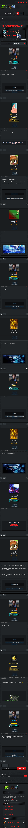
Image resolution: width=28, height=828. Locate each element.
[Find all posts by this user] (1, 98)
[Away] (16, 57)
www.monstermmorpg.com (9, 799)
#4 (26, 231)
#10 (26, 562)
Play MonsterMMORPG (12, 35)
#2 (26, 128)
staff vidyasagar (3, 678)
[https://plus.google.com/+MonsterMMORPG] (21, 2)
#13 (26, 733)
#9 (26, 508)
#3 (26, 176)
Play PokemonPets (11, 31)
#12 (26, 677)
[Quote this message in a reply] (27, 98)
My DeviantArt (14, 524)
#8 (26, 450)
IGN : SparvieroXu (14, 525)
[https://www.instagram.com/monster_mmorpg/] (26, 2)
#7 (26, 396)
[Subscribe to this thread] (25, 43)
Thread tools (17, 43)
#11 (26, 622)
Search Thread (21, 768)
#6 (26, 340)
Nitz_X (2, 563)
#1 (26, 70)
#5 (26, 286)
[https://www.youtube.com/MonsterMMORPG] (23, 2)
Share (4, 149)
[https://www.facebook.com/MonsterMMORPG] (16, 2)
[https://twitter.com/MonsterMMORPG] (18, 2)
